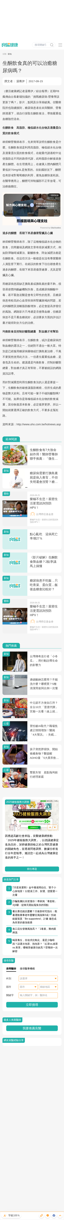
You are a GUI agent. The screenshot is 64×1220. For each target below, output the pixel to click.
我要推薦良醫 (32, 1028)
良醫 (4, 54)
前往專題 (32, 869)
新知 (10, 54)
